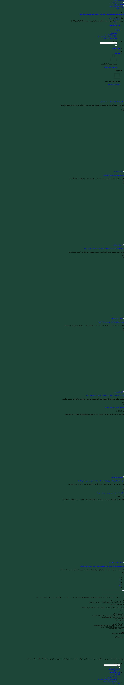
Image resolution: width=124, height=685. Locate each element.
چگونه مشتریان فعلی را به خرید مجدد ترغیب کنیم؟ (111, 322)
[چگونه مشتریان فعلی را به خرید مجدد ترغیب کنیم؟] (117, 318)
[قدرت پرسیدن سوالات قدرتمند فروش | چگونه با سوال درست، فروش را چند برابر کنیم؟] (116, 562)
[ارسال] (116, 45)
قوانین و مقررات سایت (110, 38)
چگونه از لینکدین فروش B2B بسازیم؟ (114, 407)
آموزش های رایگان (114, 669)
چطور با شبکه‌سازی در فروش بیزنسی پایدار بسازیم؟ (110, 492)
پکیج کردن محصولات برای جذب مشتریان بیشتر (112, 101)
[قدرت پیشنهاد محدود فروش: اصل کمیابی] (119, 171)
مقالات (115, 22)
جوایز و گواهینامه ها (111, 35)
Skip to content (119, 1)
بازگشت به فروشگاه (110, 67)
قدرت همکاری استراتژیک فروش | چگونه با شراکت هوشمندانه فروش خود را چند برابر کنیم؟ (101, 480)
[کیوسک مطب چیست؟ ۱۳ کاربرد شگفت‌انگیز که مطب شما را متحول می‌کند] (119, 392)
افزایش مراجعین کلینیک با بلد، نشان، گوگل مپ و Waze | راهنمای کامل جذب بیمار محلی (102, 14)
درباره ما (117, 30)
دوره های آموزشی (114, 25)
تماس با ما (113, 33)
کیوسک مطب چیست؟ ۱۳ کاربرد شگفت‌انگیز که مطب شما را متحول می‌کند (105, 395)
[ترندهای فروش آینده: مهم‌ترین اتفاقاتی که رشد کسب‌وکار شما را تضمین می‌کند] (118, 245)
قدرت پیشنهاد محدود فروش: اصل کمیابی (113, 175)
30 (119, 586)
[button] (117, 53)
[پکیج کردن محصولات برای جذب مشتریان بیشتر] (110, 98)
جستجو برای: (113, 41)
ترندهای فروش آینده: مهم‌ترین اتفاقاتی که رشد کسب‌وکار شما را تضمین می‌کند (104, 248)
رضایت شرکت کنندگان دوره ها (107, 36)
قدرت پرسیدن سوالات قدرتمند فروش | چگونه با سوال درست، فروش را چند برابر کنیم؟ (102, 566)
